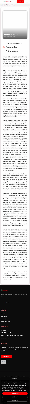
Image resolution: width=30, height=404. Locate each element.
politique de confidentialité (16, 388)
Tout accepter (15, 393)
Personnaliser (15, 400)
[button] (26, 2)
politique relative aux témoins (9, 390)
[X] (6, 302)
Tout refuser (15, 396)
